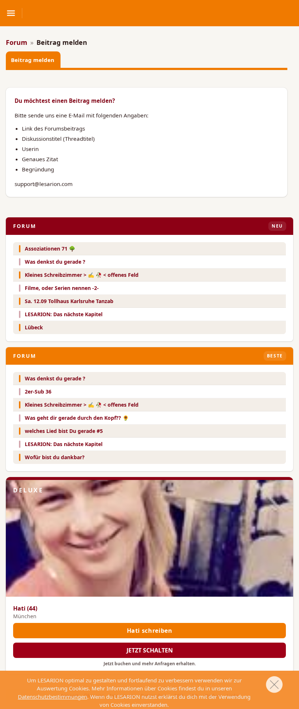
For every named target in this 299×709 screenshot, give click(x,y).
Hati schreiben (149, 631)
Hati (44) (25, 608)
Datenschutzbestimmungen (52, 696)
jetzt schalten (150, 650)
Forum (16, 42)
